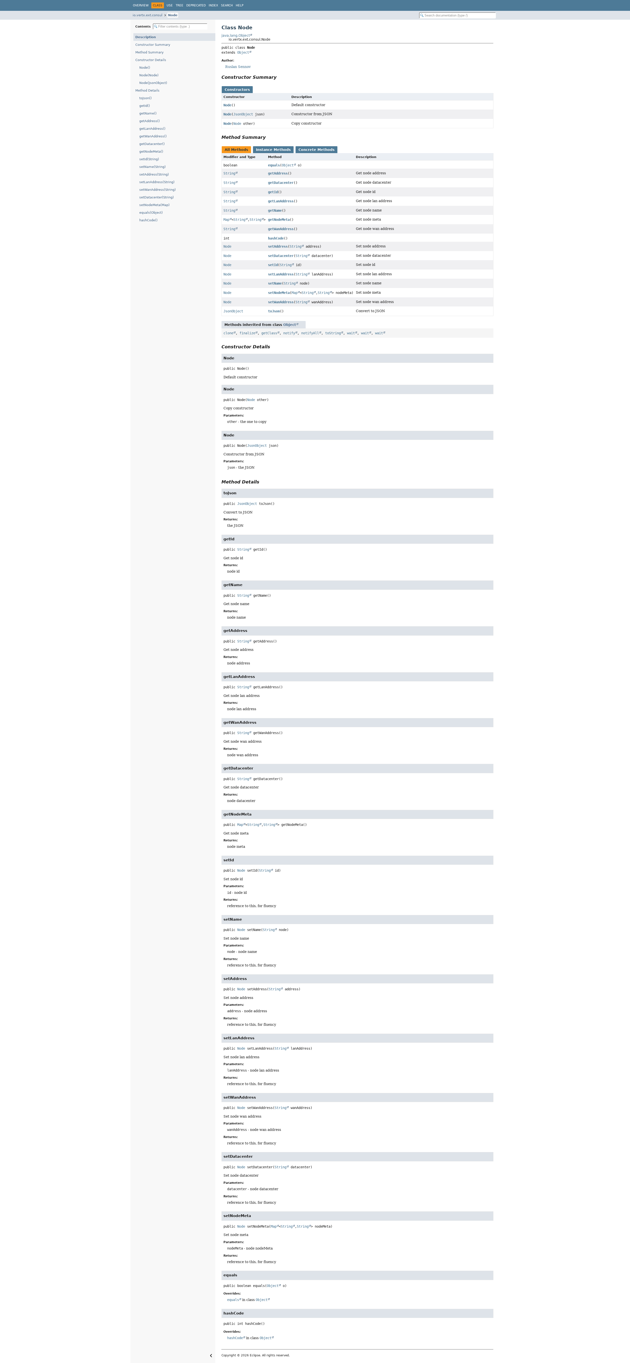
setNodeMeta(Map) (154, 205)
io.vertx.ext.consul (147, 15)
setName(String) (152, 167)
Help (239, 5)
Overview (141, 5)
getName (275, 210)
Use (170, 5)
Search (227, 5)
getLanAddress (281, 201)
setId (273, 265)
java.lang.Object (235, 35)
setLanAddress (281, 274)
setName (275, 283)
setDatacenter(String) (156, 197)
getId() (144, 106)
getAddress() (149, 121)
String (229, 173)
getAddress (278, 173)
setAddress (278, 246)
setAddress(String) (154, 174)
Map (226, 220)
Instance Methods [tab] (273, 150)
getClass (269, 333)
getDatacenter (281, 183)
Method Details (147, 90)
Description (145, 37)
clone (228, 333)
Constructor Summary (152, 45)
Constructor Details (150, 60)
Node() (144, 67)
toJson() (145, 98)
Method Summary (149, 52)
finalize (247, 333)
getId (273, 192)
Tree (179, 5)
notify (289, 333)
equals (274, 165)
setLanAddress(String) (156, 182)
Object (243, 52)
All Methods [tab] (236, 150)
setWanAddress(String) (157, 190)
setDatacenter (281, 256)
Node (172, 15)
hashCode (276, 238)
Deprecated (196, 5)
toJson (274, 311)
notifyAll (310, 333)
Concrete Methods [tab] (316, 150)
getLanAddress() (152, 128)
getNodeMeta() (151, 151)
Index (213, 5)
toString (333, 333)
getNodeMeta (279, 220)
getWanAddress (281, 229)
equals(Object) (151, 212)
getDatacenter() (152, 144)
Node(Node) (148, 75)
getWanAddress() (153, 136)
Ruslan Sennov (238, 67)
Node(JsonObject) (153, 83)
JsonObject (243, 114)
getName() (148, 113)
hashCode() (148, 220)
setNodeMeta (279, 293)
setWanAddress (281, 302)
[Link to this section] (280, 77)
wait (351, 333)
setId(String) (149, 159)
